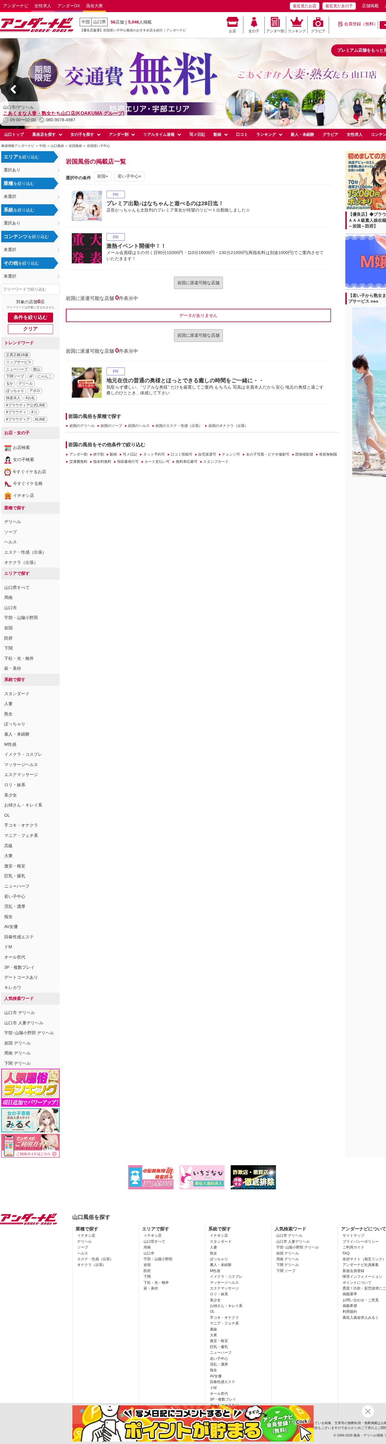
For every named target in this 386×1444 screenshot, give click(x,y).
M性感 (10, 744)
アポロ (34, 391)
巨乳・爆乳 (14, 875)
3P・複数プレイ (19, 967)
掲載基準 (350, 1294)
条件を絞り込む (30, 317)
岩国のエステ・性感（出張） (178, 426)
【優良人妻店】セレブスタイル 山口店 (46, 113)
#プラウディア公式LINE (25, 405)
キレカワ (12, 987)
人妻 (8, 703)
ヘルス (10, 541)
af (30, 376)
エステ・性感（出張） (25, 552)
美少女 (10, 795)
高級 (8, 845)
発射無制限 (328, 454)
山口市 (10, 607)
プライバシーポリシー (361, 1241)
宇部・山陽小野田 (21, 617)
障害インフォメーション (362, 1276)
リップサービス (18, 362)
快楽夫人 (13, 398)
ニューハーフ (17, 369)
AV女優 (11, 926)
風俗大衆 (94, 5)
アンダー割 (275, 31)
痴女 (8, 916)
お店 (232, 31)
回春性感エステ (19, 936)
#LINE (40, 419)
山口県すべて (17, 587)
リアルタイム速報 (159, 134)
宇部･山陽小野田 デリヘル (29, 1032)
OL (7, 815)
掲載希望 (350, 1306)
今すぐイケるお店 (29, 471)
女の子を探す (82, 134)
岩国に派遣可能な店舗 (198, 282)
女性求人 (42, 5)
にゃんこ (44, 376)
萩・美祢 (12, 668)
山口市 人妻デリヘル (23, 1022)
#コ (34, 412)
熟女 (8, 713)
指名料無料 (102, 462)
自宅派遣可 (207, 454)
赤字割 (98, 454)
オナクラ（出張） (21, 562)
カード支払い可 (157, 462)
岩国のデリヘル (81, 426)
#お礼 (30, 398)
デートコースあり (21, 977)
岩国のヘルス (139, 426)
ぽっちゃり (15, 391)
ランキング (297, 31)
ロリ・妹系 (14, 784)
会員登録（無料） (361, 23)
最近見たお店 (304, 6)
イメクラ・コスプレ (23, 754)
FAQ (346, 1253)
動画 (217, 134)
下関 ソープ (285, 1271)
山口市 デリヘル (19, 1012)
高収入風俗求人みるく (361, 1317)
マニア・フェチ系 (21, 835)
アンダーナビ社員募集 (361, 1265)
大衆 (8, 855)
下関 (8, 648)
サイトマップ (353, 1235)
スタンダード (17, 693)
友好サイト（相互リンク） (364, 1259)
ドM (8, 946)
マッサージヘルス (21, 764)
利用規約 (350, 1311)
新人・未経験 (302, 134)
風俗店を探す (44, 134)
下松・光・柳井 (19, 658)
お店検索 (21, 447)
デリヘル (25, 383)
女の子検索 (23, 459)
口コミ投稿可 (181, 454)
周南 (8, 597)
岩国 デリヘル (17, 1043)
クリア (30, 328)
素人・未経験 (17, 734)
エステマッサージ (21, 774)
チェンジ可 (231, 454)
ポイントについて (357, 1282)
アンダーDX (68, 5)
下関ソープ (15, 376)
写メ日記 (197, 134)
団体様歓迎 (304, 454)
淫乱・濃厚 (14, 906)
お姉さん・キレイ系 (23, 805)
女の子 (253, 31)
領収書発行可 (128, 462)
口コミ (242, 134)
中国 (85, 21)
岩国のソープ (111, 426)
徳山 (36, 369)
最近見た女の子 (339, 6)
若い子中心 (14, 896)
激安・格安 (14, 866)
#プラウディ (16, 412)
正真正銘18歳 (17, 355)
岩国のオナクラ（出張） (228, 426)
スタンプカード (216, 462)
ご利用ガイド (353, 1247)
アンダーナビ (15, 5)
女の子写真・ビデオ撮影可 (267, 454)
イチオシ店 (23, 495)
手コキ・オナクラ (21, 825)
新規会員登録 (353, 1271)
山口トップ (14, 134)
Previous (13, 89)
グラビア (318, 31)
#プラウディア (18, 419)
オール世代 (14, 957)
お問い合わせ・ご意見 (361, 1300)
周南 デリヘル (17, 1053)
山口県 (99, 21)
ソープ (10, 532)
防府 (8, 638)
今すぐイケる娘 (28, 483)
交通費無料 (78, 462)
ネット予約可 (154, 454)
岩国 (8, 627)
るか (9, 383)
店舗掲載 (370, 5)
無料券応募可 (186, 462)
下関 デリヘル (17, 1063)
